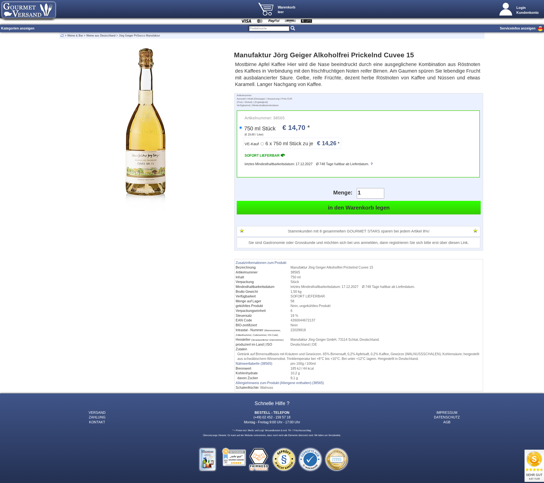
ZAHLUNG (97, 417)
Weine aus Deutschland (100, 35)
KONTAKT (97, 422)
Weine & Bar (75, 35)
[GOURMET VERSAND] (28, 20)
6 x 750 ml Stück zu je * (292, 143)
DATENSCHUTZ (447, 417)
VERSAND (97, 412)
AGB (446, 422)
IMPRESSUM (446, 412)
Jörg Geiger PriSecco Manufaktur (139, 35)
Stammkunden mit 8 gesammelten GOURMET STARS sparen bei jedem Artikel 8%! (358, 231)
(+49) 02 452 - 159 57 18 (272, 417)
